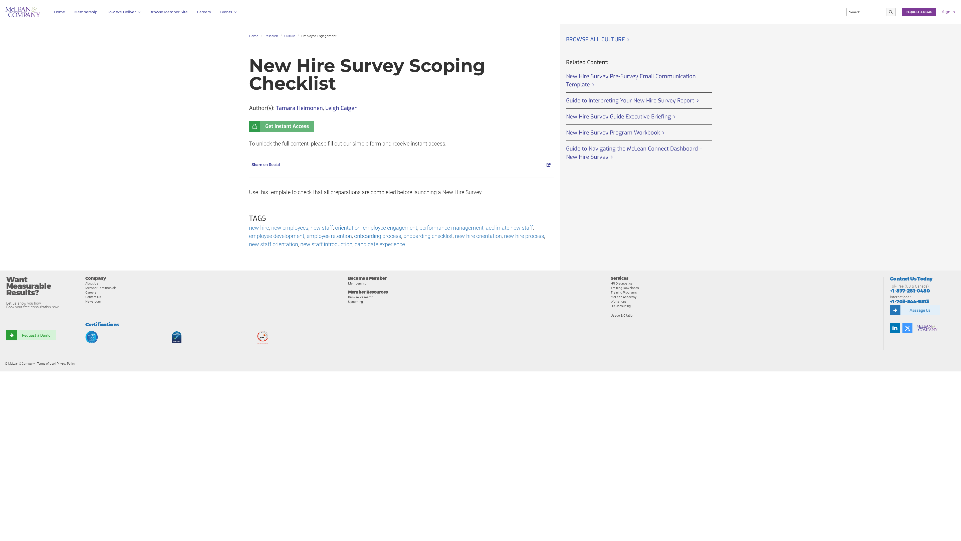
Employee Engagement (319, 36)
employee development (276, 236)
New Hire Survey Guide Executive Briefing (618, 116)
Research (271, 36)
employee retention (329, 236)
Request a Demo (36, 335)
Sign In (948, 12)
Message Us (919, 310)
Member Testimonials (101, 288)
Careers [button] (204, 12)
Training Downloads (625, 288)
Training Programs (624, 292)
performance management (451, 228)
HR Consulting (621, 306)
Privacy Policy (66, 363)
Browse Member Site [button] (168, 12)
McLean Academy (623, 297)
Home (59, 12)
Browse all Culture (595, 39)
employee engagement (390, 228)
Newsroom (93, 301)
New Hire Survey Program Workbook (613, 132)
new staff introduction (326, 244)
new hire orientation (478, 236)
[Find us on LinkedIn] (895, 328)
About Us (91, 283)
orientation (348, 228)
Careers (90, 292)
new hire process (524, 236)
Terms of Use (46, 363)
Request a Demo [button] (919, 12)
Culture (289, 36)
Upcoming (355, 302)
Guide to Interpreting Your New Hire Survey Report (630, 100)
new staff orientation (273, 244)
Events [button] (226, 12)
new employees (289, 228)
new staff (322, 228)
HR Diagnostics (622, 283)
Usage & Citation (622, 315)
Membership (86, 12)
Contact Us (93, 297)
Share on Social (266, 164)
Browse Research (360, 297)
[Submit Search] (891, 12)
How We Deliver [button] (121, 12)
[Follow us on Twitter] (907, 328)
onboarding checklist (428, 236)
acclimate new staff (509, 228)
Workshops (619, 301)
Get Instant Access (287, 126)
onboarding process (377, 236)
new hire (259, 228)
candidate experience (380, 244)
